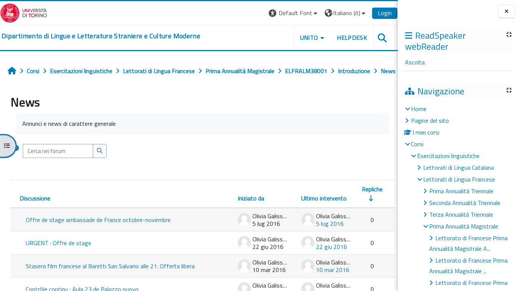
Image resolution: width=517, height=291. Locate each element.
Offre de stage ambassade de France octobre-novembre (98, 219)
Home (419, 108)
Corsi (417, 144)
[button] (294, 13)
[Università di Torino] (23, 12)
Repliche (372, 189)
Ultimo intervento (324, 198)
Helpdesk (352, 37)
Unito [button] (309, 37)
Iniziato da (251, 198)
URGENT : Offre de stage (58, 242)
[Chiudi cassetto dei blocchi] (506, 12)
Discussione (35, 198)
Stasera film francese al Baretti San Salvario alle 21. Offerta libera (110, 266)
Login (385, 12)
